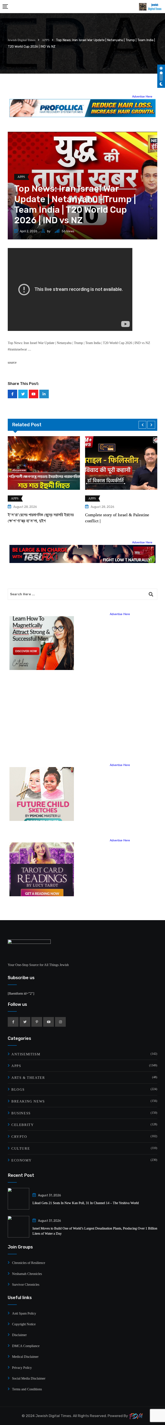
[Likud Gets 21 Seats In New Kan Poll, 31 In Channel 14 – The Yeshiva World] (18, 1198)
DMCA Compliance (26, 1346)
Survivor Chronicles (25, 1284)
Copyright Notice (24, 1324)
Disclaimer (19, 1335)
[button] (142, 425)
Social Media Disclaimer (28, 1378)
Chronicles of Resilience (28, 1263)
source (12, 362)
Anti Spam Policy (24, 1313)
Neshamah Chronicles (27, 1274)
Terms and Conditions (27, 1389)
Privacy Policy (22, 1367)
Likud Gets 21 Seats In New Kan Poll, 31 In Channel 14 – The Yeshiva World (85, 1203)
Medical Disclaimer (25, 1356)
